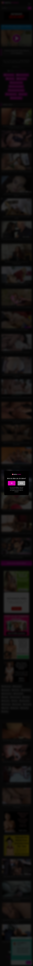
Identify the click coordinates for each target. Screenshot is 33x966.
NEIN (21, 483)
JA (12, 483)
